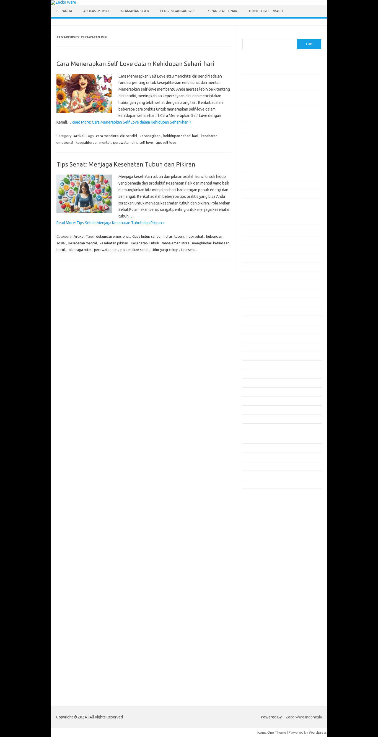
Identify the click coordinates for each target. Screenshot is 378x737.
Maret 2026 (251, 212)
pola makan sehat (134, 250)
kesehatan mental (82, 243)
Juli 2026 (249, 176)
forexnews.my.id (259, 504)
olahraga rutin (80, 250)
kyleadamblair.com (260, 536)
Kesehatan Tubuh (145, 243)
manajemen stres (175, 243)
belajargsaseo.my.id (262, 509)
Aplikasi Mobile (96, 11)
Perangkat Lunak (222, 11)
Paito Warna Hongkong (264, 594)
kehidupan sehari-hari (180, 136)
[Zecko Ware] (63, 2)
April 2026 (250, 203)
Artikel (79, 136)
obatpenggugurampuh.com (267, 562)
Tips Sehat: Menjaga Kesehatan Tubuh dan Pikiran (125, 164)
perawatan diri (125, 142)
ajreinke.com (255, 520)
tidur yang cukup (165, 250)
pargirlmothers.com (261, 573)
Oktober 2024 (253, 365)
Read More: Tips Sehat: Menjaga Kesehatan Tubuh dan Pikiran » (110, 223)
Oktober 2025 (253, 257)
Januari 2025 (252, 338)
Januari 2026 (252, 230)
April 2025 (250, 311)
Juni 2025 (249, 293)
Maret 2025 (251, 320)
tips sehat (189, 250)
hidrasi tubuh (173, 236)
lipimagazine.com (259, 546)
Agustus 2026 (253, 168)
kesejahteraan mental (93, 142)
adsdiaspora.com (259, 514)
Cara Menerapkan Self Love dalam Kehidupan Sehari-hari (135, 63)
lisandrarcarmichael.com (265, 552)
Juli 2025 (249, 284)
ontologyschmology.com (265, 567)
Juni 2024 (249, 401)
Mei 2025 (249, 302)
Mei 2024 (249, 410)
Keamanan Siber (135, 11)
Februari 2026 (253, 221)
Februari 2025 (253, 329)
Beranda (64, 11)
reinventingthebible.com (265, 578)
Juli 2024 (249, 392)
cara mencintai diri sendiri (116, 136)
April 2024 (250, 419)
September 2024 (255, 374)
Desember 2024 (255, 347)
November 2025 (255, 248)
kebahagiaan (150, 136)
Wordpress (318, 732)
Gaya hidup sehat (146, 236)
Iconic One (265, 732)
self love (146, 142)
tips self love (166, 142)
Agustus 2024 (253, 383)
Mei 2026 (249, 194)
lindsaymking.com (260, 541)
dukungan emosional (113, 236)
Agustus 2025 (253, 275)
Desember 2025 (255, 239)
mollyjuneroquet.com (262, 557)
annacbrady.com (258, 525)
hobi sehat (195, 236)
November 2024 (255, 356)
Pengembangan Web (178, 11)
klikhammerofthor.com (263, 530)
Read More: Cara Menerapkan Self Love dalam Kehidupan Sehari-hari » (131, 122)
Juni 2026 (249, 185)
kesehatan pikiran (114, 243)
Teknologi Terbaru (265, 11)
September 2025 (255, 266)
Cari (245, 35)
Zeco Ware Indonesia (304, 717)
